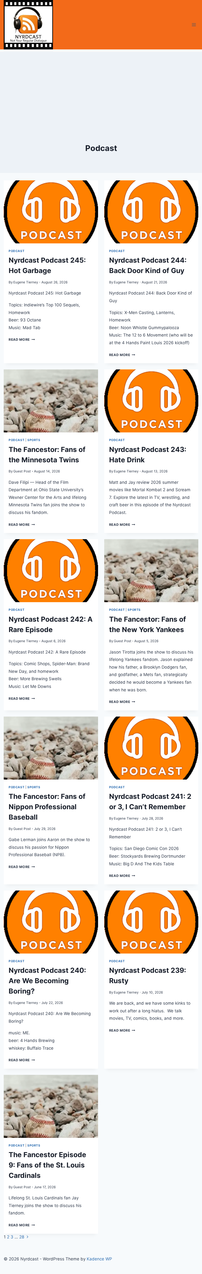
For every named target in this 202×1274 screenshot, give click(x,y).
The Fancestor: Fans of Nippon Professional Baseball (47, 806)
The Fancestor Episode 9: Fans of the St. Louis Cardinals (47, 1165)
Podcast (16, 251)
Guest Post (22, 471)
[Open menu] (193, 24)
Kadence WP (99, 1258)
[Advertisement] (101, 86)
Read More (22, 339)
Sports (33, 440)
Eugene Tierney (25, 282)
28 (21, 1236)
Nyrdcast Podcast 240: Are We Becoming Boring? (47, 980)
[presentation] (51, 211)
